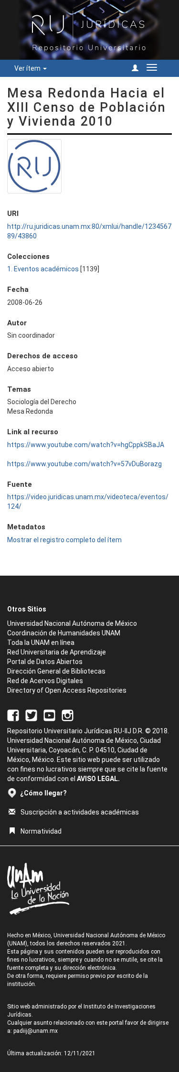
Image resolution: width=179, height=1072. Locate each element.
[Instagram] (68, 714)
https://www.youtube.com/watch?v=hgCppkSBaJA (85, 445)
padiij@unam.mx (35, 1031)
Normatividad (41, 831)
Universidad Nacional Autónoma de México (72, 623)
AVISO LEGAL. (98, 779)
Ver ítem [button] (28, 68)
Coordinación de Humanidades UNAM (63, 633)
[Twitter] (31, 714)
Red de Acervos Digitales (45, 681)
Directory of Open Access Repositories (66, 690)
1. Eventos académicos (43, 269)
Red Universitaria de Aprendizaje (56, 652)
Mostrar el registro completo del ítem (64, 540)
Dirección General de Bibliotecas (56, 671)
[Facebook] (13, 714)
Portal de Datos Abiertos (45, 661)
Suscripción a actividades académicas (80, 812)
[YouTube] (49, 714)
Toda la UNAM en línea (40, 642)
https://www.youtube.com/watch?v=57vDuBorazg (84, 464)
